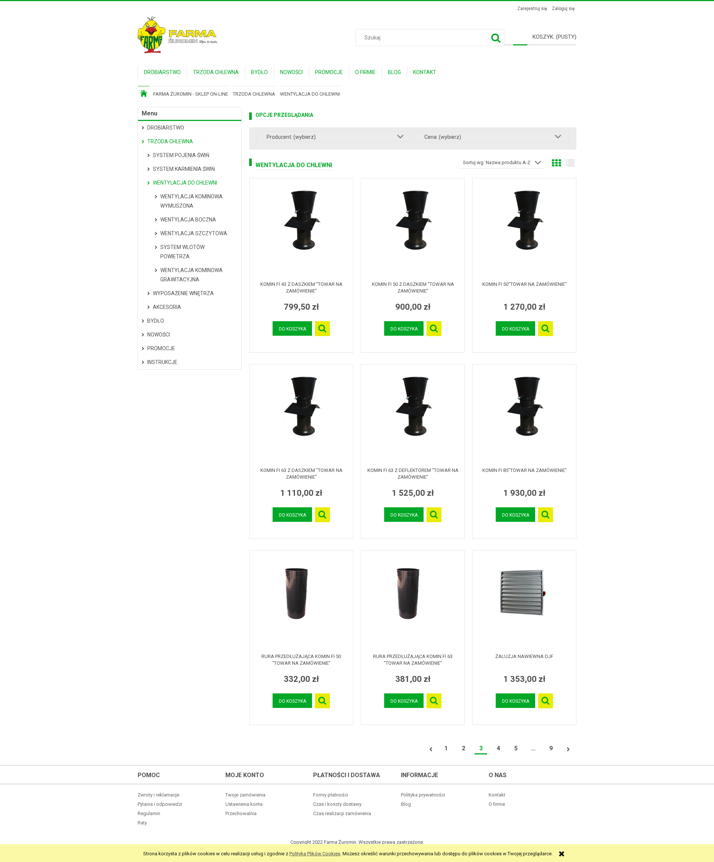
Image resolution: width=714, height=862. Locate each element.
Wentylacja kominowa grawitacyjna (191, 274)
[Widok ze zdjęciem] (556, 163)
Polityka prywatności (423, 795)
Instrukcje (162, 362)
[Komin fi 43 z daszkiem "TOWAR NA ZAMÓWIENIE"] (301, 229)
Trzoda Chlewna (170, 141)
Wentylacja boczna (188, 220)
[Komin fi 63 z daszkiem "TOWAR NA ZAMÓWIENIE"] (301, 415)
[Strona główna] (177, 33)
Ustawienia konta (244, 804)
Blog (406, 804)
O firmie (497, 804)
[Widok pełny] (570, 163)
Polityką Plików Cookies (314, 853)
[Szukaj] (495, 37)
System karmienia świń (184, 169)
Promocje (161, 348)
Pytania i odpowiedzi (160, 804)
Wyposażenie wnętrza (183, 293)
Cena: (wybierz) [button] (442, 137)
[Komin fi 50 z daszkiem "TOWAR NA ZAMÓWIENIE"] (413, 229)
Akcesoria (167, 307)
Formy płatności (330, 795)
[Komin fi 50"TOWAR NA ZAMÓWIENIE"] (524, 229)
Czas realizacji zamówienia (342, 813)
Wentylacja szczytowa (193, 233)
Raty (142, 823)
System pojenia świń (181, 155)
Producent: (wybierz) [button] (291, 137)
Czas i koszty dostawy (337, 804)
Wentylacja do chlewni (185, 183)
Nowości (158, 335)
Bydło (155, 321)
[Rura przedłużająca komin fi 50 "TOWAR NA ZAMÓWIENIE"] (301, 601)
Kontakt (497, 795)
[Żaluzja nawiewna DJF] (524, 601)
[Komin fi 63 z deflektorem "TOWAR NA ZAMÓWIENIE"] (413, 415)
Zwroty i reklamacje (158, 795)
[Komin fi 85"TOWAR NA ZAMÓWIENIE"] (524, 415)
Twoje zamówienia (245, 795)
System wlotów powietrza (182, 251)
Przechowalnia (241, 813)
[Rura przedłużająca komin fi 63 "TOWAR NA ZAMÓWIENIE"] (413, 601)
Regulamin (149, 813)
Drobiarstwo (165, 128)
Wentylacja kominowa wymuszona (191, 201)
